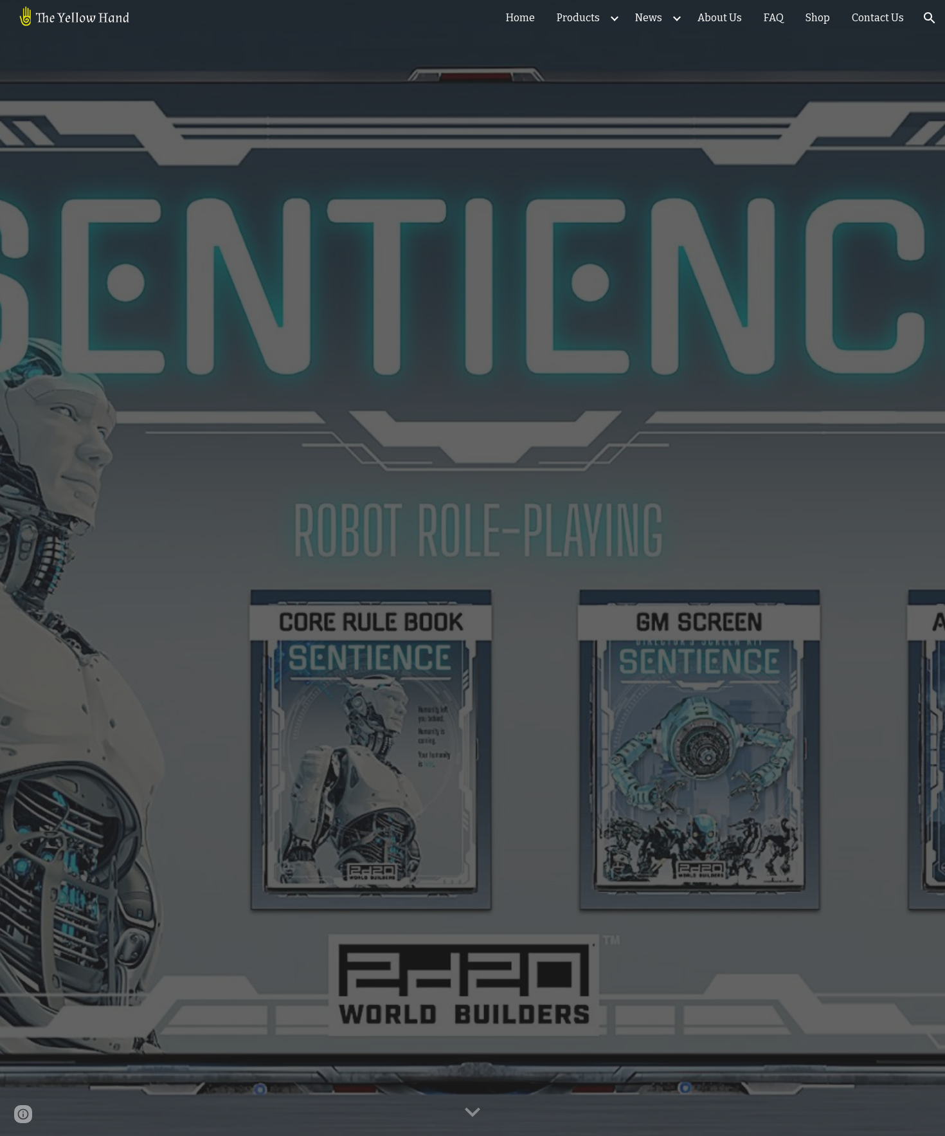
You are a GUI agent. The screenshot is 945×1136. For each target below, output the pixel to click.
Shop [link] (818, 18)
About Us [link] (720, 18)
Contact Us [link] (878, 18)
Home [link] (520, 18)
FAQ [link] (774, 18)
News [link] (648, 18)
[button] (929, 18)
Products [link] (578, 18)
